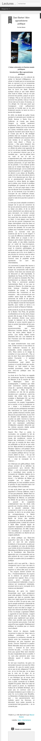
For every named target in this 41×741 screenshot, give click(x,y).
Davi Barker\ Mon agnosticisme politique (21, 20)
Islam (19, 720)
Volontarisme (26, 720)
